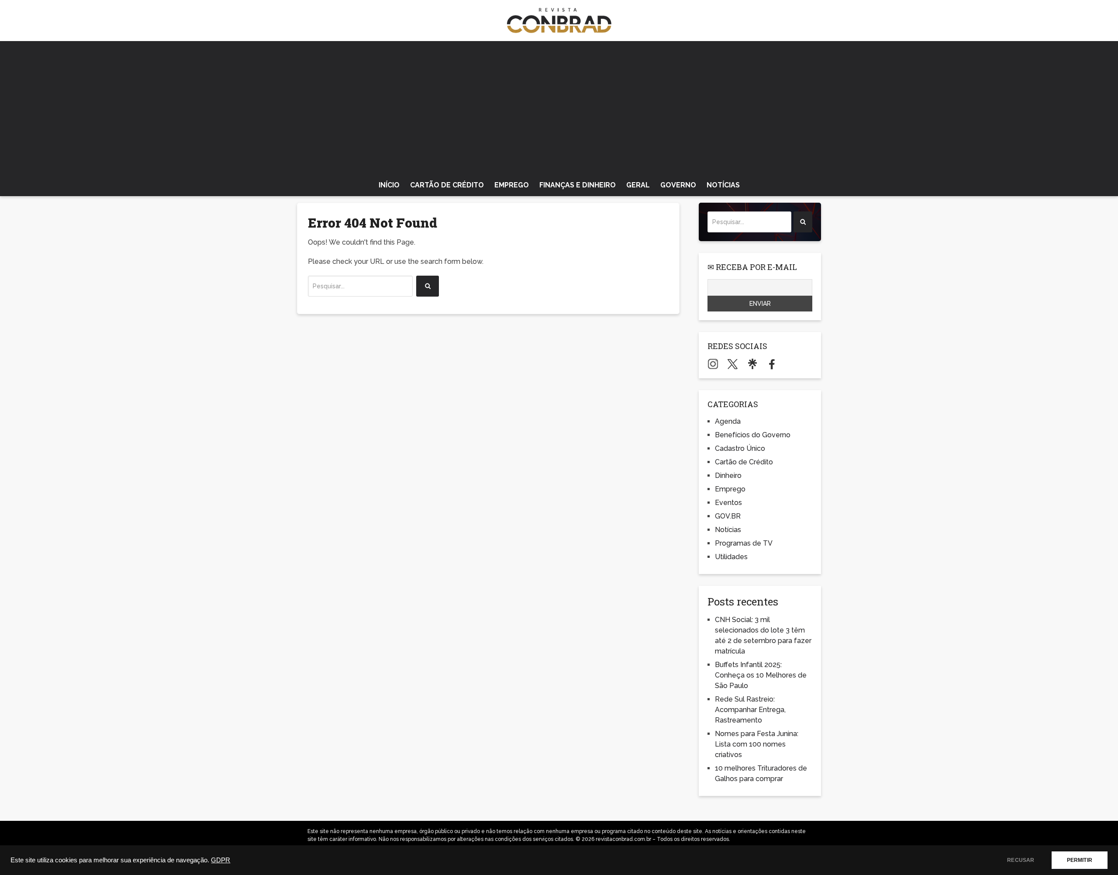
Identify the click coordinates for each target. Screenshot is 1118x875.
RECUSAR (1020, 860)
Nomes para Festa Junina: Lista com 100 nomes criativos (756, 744)
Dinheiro (728, 475)
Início (389, 185)
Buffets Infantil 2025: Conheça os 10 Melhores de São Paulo (761, 675)
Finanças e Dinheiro (577, 185)
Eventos (728, 502)
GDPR (220, 860)
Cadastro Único (740, 448)
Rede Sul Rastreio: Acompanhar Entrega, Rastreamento (750, 709)
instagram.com (712, 364)
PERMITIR (1079, 860)
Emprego (511, 185)
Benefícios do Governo (752, 435)
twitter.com (732, 364)
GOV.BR (728, 516)
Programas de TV (744, 543)
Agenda (728, 421)
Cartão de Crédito (447, 185)
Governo (678, 185)
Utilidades (731, 557)
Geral (638, 185)
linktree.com (752, 364)
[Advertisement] (559, 106)
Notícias (723, 185)
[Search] (427, 286)
